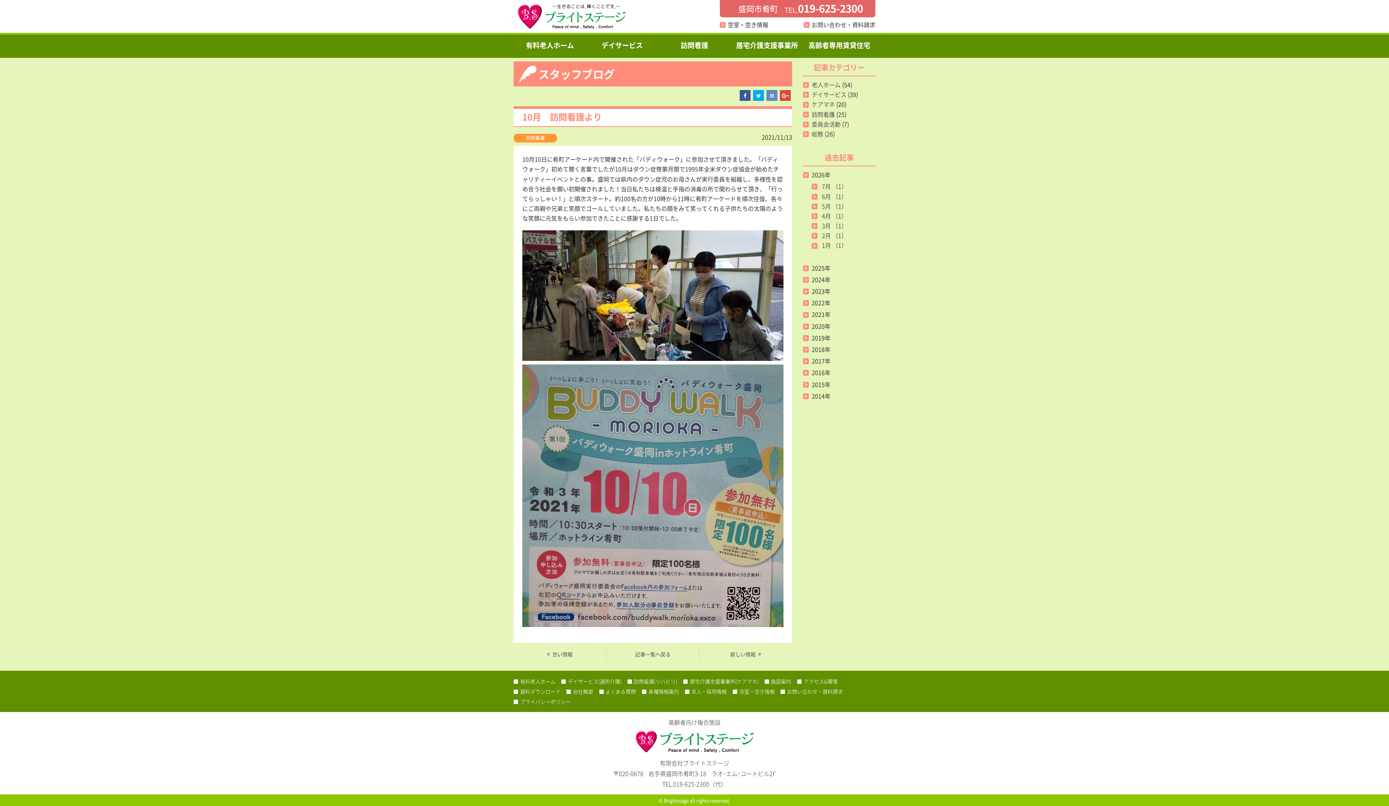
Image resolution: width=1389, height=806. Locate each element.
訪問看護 (694, 45)
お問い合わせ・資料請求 (843, 24)
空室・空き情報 (748, 24)
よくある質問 (621, 691)
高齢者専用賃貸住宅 (839, 45)
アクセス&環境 (820, 681)
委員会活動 (826, 124)
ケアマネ (823, 104)
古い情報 (562, 654)
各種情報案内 (664, 691)
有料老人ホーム (550, 45)
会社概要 (583, 691)
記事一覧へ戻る (653, 654)
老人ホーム (826, 84)
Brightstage (676, 800)
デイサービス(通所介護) (594, 681)
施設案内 (781, 681)
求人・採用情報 (709, 691)
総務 (817, 133)
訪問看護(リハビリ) (655, 681)
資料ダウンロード (540, 691)
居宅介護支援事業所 (767, 45)
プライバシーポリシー (545, 701)
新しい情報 (743, 654)
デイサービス (622, 45)
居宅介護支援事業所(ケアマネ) (724, 681)
